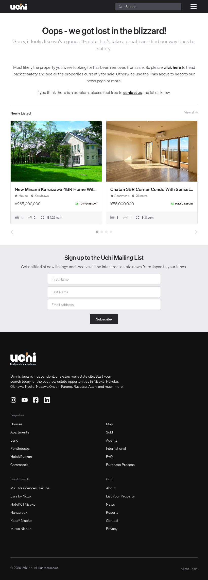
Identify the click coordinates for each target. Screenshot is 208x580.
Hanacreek (18, 512)
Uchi (109, 479)
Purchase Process (120, 464)
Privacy (111, 528)
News (110, 504)
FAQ (109, 456)
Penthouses (20, 448)
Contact (112, 520)
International (116, 448)
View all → (191, 112)
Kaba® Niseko (21, 520)
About (111, 488)
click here (172, 67)
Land (14, 440)
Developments (20, 479)
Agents (111, 440)
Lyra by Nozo (20, 496)
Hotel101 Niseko (23, 504)
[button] (97, 232)
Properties (17, 415)
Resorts (112, 512)
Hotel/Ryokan (21, 456)
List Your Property (120, 496)
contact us (132, 92)
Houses (16, 424)
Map (109, 424)
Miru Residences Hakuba (29, 488)
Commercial (19, 464)
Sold (109, 432)
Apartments (19, 432)
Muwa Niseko (20, 528)
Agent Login (189, 569)
